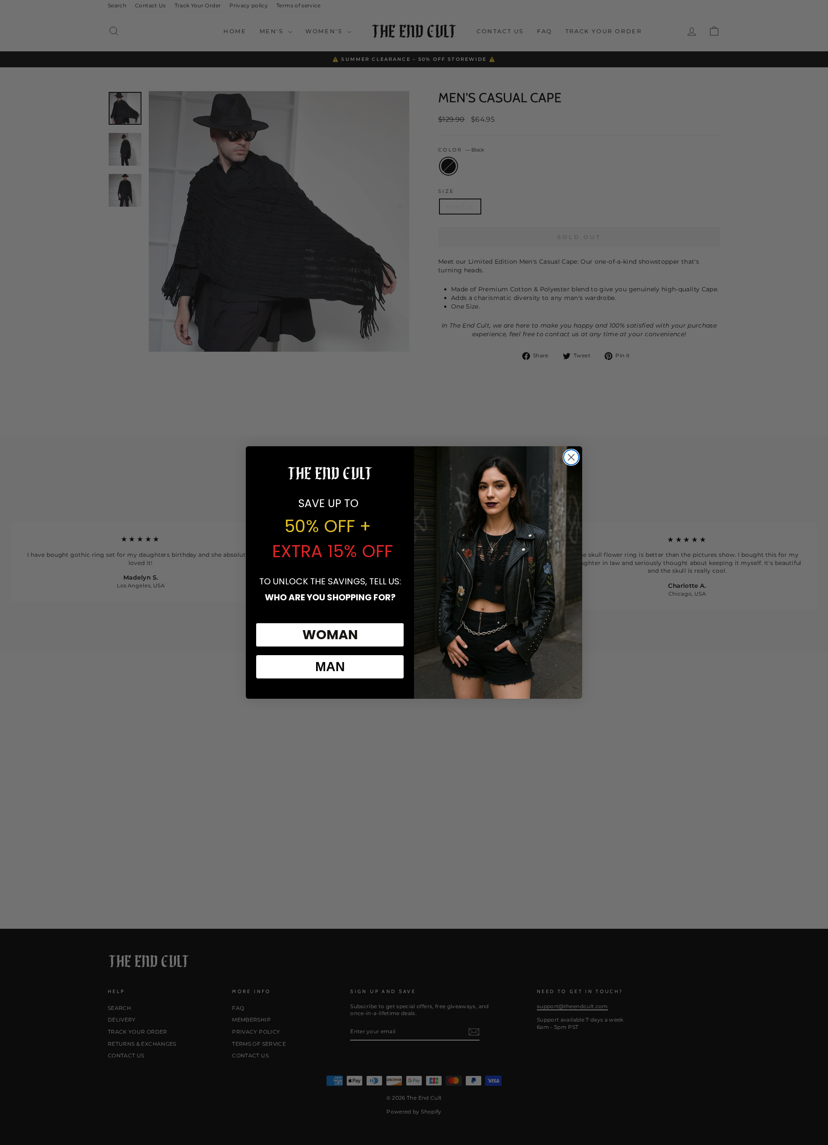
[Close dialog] (571, 457)
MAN (330, 666)
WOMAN (330, 634)
